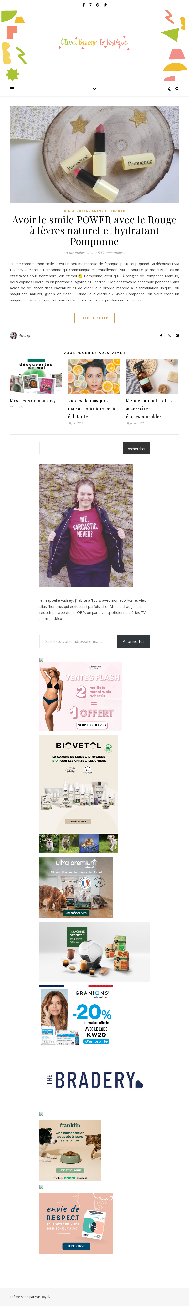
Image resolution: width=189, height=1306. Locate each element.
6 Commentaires (111, 252)
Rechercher (136, 448)
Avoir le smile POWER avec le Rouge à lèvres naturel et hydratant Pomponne (94, 230)
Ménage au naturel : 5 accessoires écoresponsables (149, 408)
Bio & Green (76, 211)
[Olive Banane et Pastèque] (94, 42)
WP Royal (42, 1296)
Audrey (25, 335)
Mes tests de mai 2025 (32, 401)
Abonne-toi (133, 641)
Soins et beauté (108, 211)
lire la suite (94, 318)
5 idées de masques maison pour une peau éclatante (92, 408)
